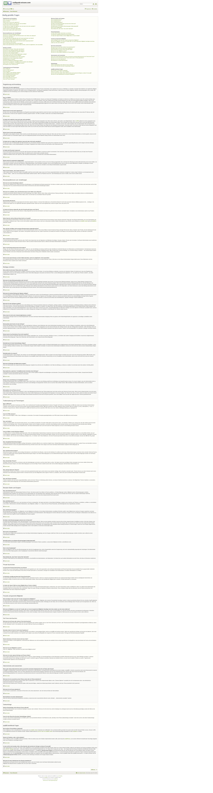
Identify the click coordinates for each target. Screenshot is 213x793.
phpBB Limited (84, 221)
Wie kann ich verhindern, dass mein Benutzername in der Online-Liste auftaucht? (19, 35)
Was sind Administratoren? (56, 19)
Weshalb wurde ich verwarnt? (9, 59)
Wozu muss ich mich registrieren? (10, 19)
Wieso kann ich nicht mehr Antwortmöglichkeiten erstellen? (15, 54)
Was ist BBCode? (6, 68)
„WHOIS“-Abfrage (9, 749)
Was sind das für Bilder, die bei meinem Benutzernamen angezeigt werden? (18, 40)
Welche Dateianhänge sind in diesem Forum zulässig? (62, 64)
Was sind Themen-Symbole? (9, 79)
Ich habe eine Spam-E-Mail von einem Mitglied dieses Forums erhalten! (65, 35)
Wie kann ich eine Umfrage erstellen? (10, 52)
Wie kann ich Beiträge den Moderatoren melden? (13, 60)
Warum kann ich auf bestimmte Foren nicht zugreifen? (14, 56)
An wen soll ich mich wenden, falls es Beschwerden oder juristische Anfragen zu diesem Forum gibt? (71, 72)
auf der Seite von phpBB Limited (45, 731)
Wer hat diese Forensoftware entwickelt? (59, 70)
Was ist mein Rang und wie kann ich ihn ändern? (13, 43)
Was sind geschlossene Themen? (10, 77)
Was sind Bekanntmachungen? (9, 75)
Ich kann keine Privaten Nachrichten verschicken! (61, 33)
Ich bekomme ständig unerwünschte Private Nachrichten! (62, 34)
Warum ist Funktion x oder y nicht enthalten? (60, 71)
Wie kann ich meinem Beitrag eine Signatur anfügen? (13, 51)
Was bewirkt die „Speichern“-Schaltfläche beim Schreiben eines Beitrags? (18, 61)
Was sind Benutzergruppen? (57, 22)
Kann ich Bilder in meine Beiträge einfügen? (11, 72)
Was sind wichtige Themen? (8, 76)
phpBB (45, 777)
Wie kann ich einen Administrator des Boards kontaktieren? (63, 74)
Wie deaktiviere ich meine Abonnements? (59, 60)
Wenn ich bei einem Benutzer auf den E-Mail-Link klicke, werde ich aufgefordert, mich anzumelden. (23, 44)
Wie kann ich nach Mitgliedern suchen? (59, 50)
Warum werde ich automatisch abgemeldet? (12, 28)
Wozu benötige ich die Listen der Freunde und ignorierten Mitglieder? (65, 40)
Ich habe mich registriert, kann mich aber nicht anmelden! (14, 23)
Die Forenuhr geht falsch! (8, 36)
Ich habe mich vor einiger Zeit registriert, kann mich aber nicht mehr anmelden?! (19, 26)
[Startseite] (8, 2)
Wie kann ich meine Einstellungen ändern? (11, 34)
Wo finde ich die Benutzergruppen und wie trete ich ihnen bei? (63, 23)
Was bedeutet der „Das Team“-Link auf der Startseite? (62, 28)
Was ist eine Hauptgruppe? (56, 27)
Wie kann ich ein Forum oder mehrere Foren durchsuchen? (63, 47)
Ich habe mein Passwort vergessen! (10, 27)
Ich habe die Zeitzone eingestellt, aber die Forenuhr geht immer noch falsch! (18, 38)
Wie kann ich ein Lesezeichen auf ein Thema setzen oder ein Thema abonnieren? (67, 57)
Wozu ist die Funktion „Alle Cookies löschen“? (12, 30)
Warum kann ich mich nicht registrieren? (11, 22)
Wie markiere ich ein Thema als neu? (10, 64)
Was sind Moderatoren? (56, 21)
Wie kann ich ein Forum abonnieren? (58, 59)
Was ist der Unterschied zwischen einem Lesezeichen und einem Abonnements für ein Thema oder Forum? (72, 56)
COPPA (77, 121)
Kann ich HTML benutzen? (8, 70)
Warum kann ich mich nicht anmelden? (11, 24)
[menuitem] (12, 9)
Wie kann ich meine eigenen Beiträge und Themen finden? (62, 52)
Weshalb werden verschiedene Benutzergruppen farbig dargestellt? (64, 26)
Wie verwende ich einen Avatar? (9, 42)
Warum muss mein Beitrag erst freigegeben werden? (13, 63)
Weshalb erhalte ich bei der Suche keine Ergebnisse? (62, 48)
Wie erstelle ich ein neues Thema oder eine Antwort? (13, 49)
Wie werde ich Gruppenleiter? (57, 24)
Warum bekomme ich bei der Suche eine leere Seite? (61, 49)
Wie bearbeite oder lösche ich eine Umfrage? (12, 55)
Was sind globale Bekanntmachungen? (11, 73)
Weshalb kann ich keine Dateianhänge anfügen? (13, 58)
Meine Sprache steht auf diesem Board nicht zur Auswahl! (14, 39)
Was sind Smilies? (6, 71)
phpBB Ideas (68, 738)
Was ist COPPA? (6, 21)
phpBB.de (94, 221)
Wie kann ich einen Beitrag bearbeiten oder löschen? (13, 50)
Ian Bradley (60, 775)
